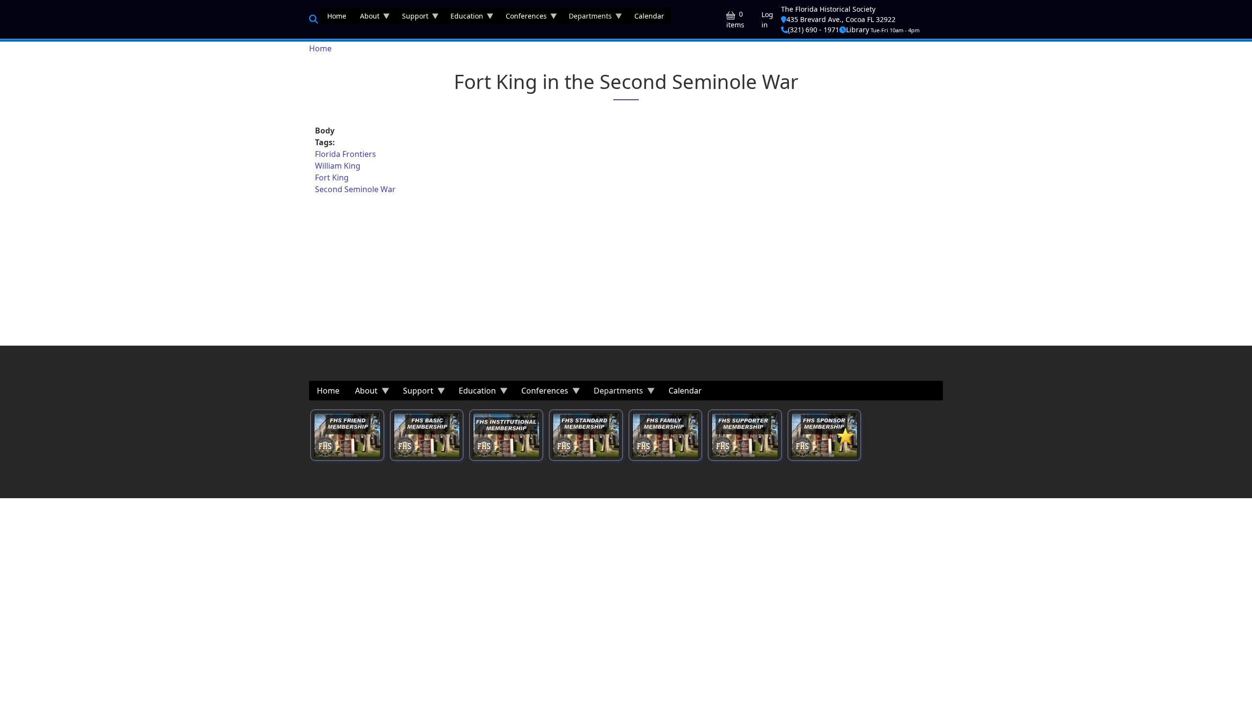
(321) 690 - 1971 (813, 29)
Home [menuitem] (336, 16)
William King (337, 165)
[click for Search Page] (313, 19)
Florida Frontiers (345, 154)
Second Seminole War (355, 189)
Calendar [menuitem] (649, 16)
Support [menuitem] (411, 17)
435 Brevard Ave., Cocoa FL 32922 (840, 19)
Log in (767, 19)
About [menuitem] (366, 17)
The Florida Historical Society (828, 9)
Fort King (332, 177)
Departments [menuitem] (587, 17)
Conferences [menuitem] (523, 17)
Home (320, 48)
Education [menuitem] (463, 17)
